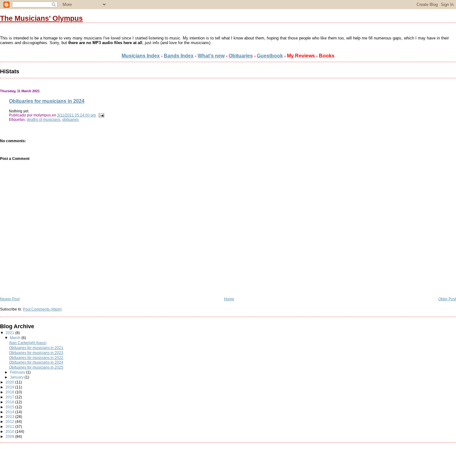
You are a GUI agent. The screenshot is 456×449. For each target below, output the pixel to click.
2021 (10, 333)
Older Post (447, 299)
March (15, 338)
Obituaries (241, 55)
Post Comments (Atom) (42, 309)
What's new (211, 55)
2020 (10, 382)
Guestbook (270, 55)
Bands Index (179, 55)
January (17, 377)
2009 (10, 436)
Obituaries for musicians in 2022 (36, 358)
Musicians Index (141, 55)
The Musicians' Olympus (41, 18)
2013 (10, 417)
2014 (10, 412)
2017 (10, 397)
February (18, 372)
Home (229, 299)
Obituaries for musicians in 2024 (46, 101)
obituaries (70, 119)
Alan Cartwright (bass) (28, 343)
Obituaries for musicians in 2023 (36, 353)
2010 (10, 431)
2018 (10, 392)
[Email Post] (100, 115)
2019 (10, 387)
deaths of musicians (43, 119)
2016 (10, 402)
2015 (10, 407)
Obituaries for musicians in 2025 (36, 367)
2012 (10, 422)
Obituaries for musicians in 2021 (36, 348)
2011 (10, 426)
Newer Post (10, 299)
